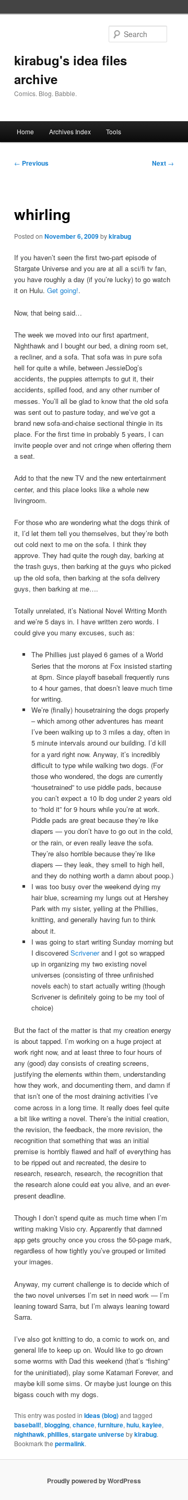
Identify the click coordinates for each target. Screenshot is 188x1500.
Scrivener (84, 953)
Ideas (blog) (101, 1415)
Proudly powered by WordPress (94, 1480)
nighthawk (29, 1434)
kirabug (120, 236)
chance (84, 1424)
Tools (113, 131)
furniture (110, 1424)
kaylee (152, 1424)
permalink (70, 1443)
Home (25, 131)
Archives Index (70, 131)
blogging (56, 1424)
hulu (132, 1424)
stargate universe (98, 1434)
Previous (31, 163)
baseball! (27, 1424)
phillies (58, 1434)
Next (163, 163)
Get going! (62, 290)
